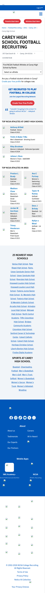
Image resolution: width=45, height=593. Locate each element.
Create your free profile (11, 81)
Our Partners (13, 448)
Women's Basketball (26, 378)
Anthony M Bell (16, 127)
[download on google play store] (9, 486)
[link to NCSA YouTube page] (25, 418)
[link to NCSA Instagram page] (16, 418)
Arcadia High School (18, 306)
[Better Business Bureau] (10, 555)
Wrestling (22, 390)
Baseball (16, 367)
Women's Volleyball (25, 386)
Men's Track (27, 374)
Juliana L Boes (16, 156)
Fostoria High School (25, 298)
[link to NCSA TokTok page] (20, 418)
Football (14, 370)
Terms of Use (22, 572)
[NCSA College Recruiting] (22, 14)
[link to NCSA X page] (29, 418)
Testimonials (13, 436)
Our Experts (12, 442)
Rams (30, 267)
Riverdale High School (25, 279)
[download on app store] (9, 481)
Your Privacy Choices (20, 587)
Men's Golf (16, 374)
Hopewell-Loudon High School (22, 283)
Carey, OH (32, 28)
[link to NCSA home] (22, 411)
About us (11, 430)
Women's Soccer (18, 382)
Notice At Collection (22, 579)
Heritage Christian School (22, 344)
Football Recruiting (15, 28)
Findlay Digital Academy (22, 352)
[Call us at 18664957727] (3, 14)
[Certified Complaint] (35, 555)
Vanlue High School (20, 264)
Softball (13, 378)
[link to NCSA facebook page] (11, 418)
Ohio (25, 28)
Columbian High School (22, 329)
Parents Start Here (12, 21)
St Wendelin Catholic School (22, 302)
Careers (30, 430)
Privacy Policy (22, 575)
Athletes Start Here (33, 21)
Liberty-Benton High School (22, 348)
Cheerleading (26, 367)
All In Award (32, 436)
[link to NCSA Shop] (32, 443)
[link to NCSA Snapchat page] (34, 418)
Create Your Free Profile (22, 103)
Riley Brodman (16, 146)
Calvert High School (25, 341)
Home (4, 28)
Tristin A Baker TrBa (18, 137)
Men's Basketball (26, 370)
